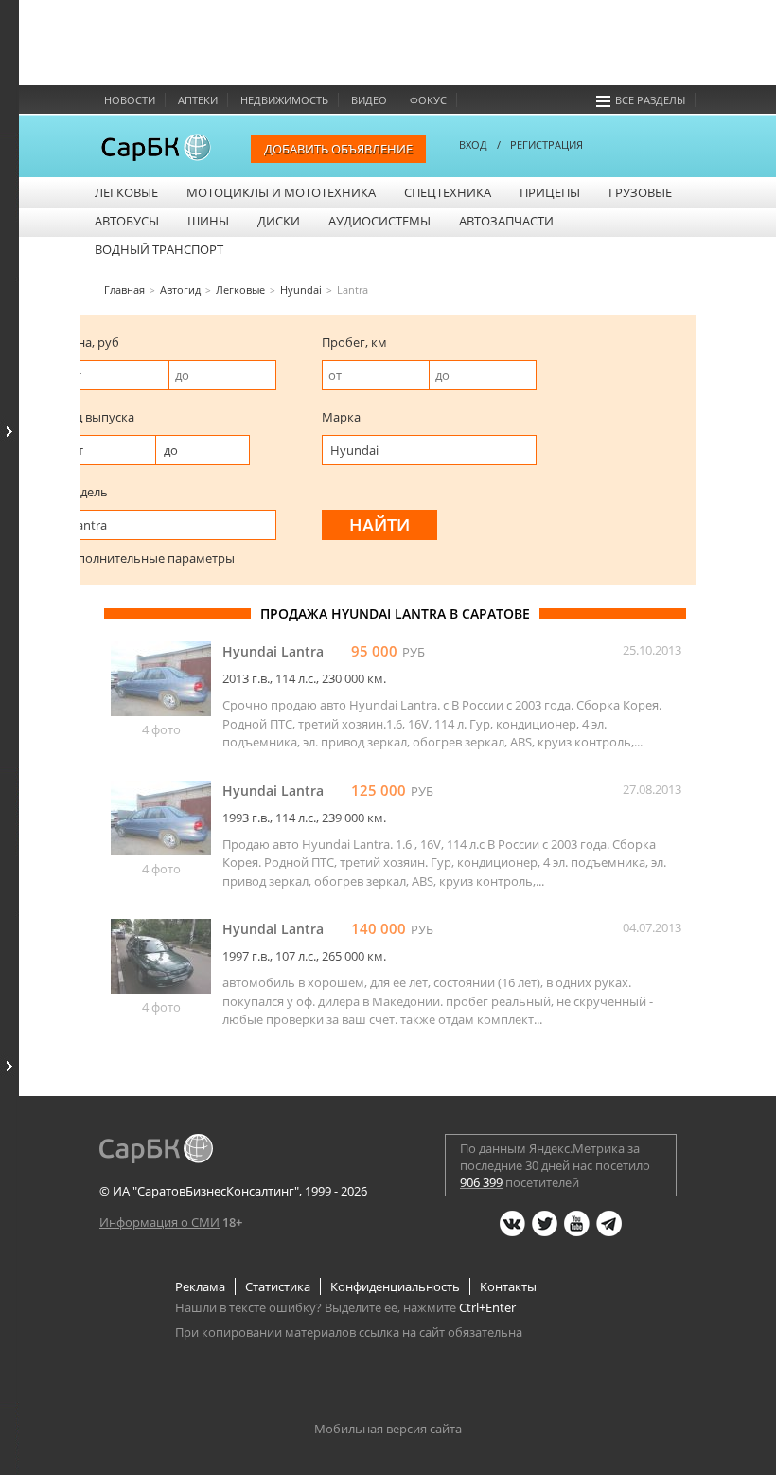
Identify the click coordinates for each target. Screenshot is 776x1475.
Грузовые (640, 192)
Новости (129, 100)
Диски (278, 220)
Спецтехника (447, 192)
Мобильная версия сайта (388, 1428)
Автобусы (127, 220)
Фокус (428, 100)
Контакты (508, 1286)
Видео (369, 100)
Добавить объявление (338, 148)
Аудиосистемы (379, 220)
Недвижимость (284, 100)
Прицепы (550, 192)
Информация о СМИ (159, 1222)
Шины (208, 220)
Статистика (277, 1286)
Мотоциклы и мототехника (281, 192)
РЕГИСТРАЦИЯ (546, 144)
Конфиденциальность (395, 1286)
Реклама (200, 1286)
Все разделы (650, 100)
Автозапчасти (506, 220)
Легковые (126, 192)
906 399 (481, 1182)
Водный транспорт (159, 249)
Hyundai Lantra (273, 651)
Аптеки (198, 100)
